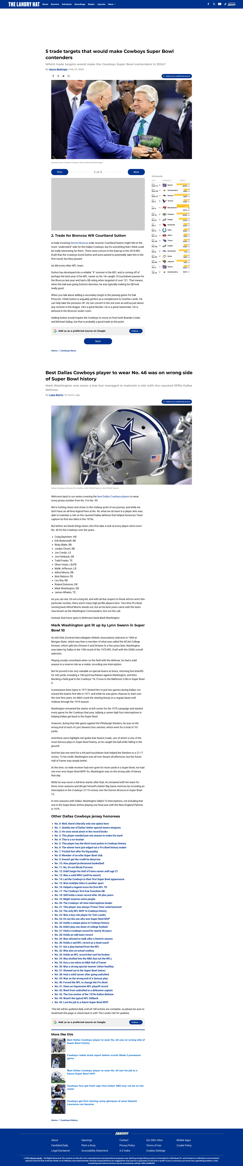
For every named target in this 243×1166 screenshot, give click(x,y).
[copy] (69, 76)
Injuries (101, 4)
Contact (123, 1140)
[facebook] (208, 4)
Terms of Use (153, 1145)
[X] (214, 4)
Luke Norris (56, 395)
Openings (86, 1140)
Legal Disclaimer (60, 1150)
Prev (59, 172)
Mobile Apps (184, 1140)
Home (54, 350)
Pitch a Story (88, 1145)
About (54, 1140)
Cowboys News (68, 350)
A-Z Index (124, 1150)
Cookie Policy (184, 1145)
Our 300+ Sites (154, 1140)
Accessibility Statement (94, 1150)
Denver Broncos (79, 242)
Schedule (67, 4)
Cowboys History (69, 1120)
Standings (79, 4)
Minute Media (36, 1158)
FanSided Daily (59, 1145)
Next (136, 172)
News (45, 4)
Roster (91, 4)
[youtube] (219, 4)
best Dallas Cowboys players (113, 496)
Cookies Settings (155, 1150)
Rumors (55, 4)
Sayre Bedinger (58, 69)
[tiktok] (225, 4)
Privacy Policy (127, 1145)
